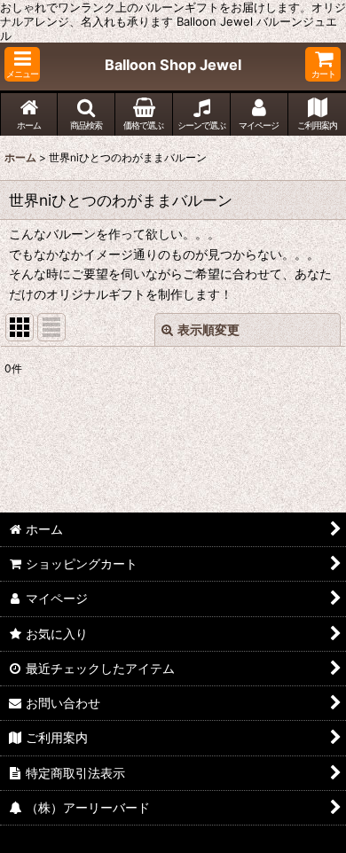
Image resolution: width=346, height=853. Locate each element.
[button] (22, 64)
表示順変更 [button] (208, 329)
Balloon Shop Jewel (173, 65)
